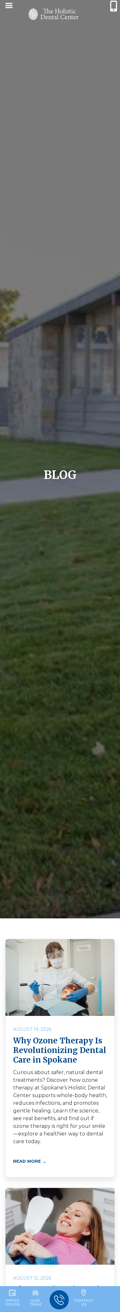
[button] (8, 6)
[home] (53, 14)
